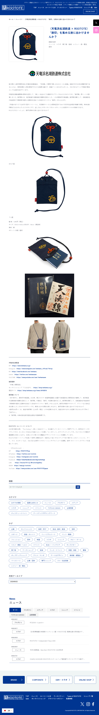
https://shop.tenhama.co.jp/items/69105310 (32, 390)
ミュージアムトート (48, 534)
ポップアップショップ (19, 555)
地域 (41, 550)
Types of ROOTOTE (75, 7)
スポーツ (14, 534)
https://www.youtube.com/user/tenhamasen (31, 377)
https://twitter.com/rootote (26, 454)
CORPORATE (37, 679)
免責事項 (69, 698)
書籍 (84, 550)
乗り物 (13, 550)
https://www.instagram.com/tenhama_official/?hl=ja (34, 369)
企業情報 (70, 508)
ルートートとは (50, 7)
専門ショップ (46, 560)
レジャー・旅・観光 (18, 566)
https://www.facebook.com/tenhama (24, 371)
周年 (28, 539)
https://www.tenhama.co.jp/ (21, 366)
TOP (35, 7)
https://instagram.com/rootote (27, 457)
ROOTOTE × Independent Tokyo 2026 (42, 641)
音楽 (73, 529)
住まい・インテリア (53, 545)
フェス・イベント (56, 550)
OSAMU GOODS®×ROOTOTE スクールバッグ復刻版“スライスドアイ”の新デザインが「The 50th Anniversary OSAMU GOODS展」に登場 (56, 660)
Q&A (95, 7)
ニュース (41, 7)
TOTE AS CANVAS (54, 508)
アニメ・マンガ (38, 555)
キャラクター (71, 545)
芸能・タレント (29, 534)
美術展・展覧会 (75, 555)
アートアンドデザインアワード (44, 513)
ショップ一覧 (88, 7)
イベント (38, 508)
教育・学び (42, 529)
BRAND (14, 679)
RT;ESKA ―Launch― (37, 622)
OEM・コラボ (61, 679)
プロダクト (61, 503)
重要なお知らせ (32, 503)
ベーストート (16, 560)
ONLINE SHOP (90, 11)
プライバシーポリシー (56, 698)
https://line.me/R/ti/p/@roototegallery (28, 463)
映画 (38, 539)
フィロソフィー (62, 7)
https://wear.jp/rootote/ (22, 465)
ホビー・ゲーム (75, 539)
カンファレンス (26, 529)
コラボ (13, 508)
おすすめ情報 (16, 503)
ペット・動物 (66, 534)
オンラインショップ (38, 698)
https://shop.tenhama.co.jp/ (42, 387)
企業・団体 (31, 560)
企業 (12, 529)
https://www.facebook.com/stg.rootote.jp (31, 460)
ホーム (11, 19)
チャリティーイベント (19, 513)
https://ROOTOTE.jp (23, 451)
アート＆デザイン (57, 555)
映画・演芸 (72, 550)
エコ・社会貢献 (62, 560)
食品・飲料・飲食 (59, 529)
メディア (75, 503)
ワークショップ (28, 550)
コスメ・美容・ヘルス (19, 545)
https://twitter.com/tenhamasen (26, 374)
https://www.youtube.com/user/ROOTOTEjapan (32, 468)
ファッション (16, 539)
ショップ (26, 508)
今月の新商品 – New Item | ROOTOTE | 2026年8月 (46, 650)
